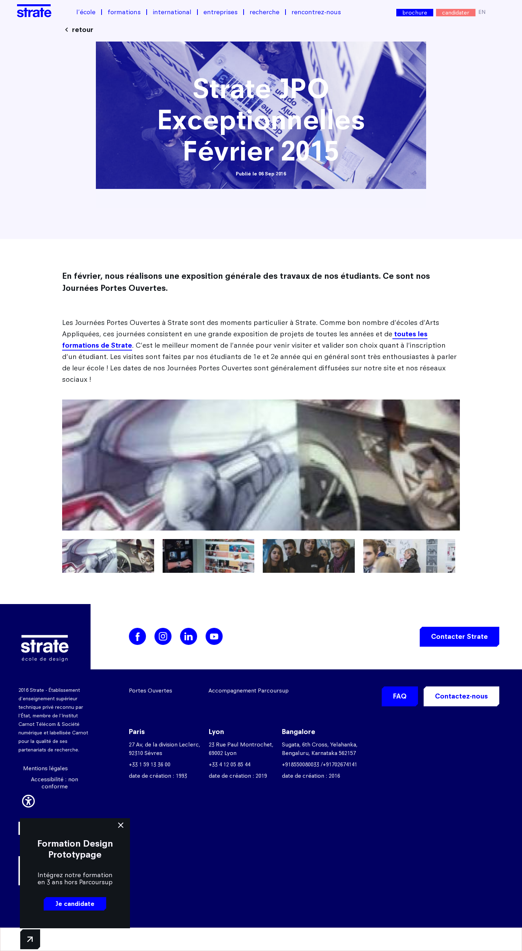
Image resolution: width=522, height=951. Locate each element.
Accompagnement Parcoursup (248, 690)
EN (482, 12)
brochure (414, 12)
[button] (28, 800)
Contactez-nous (461, 696)
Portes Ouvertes (150, 690)
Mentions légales (45, 768)
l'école (86, 12)
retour (82, 30)
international (172, 12)
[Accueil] (34, 10)
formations (124, 12)
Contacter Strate (459, 636)
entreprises (220, 12)
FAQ (400, 696)
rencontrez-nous (316, 12)
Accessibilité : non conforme (54, 783)
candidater (455, 12)
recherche (264, 12)
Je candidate (74, 903)
